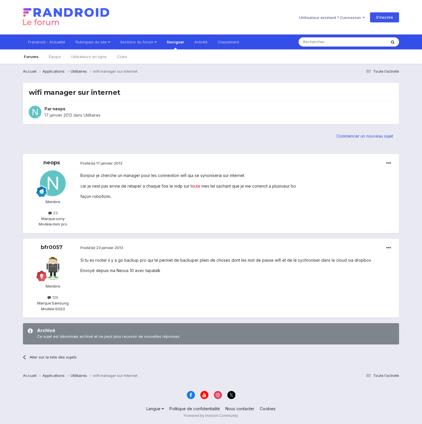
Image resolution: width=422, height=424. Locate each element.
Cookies (268, 408)
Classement (228, 42)
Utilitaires (92, 115)
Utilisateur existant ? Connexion (331, 17)
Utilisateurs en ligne (89, 56)
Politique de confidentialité (194, 408)
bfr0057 (52, 247)
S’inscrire (384, 17)
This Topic (370, 42)
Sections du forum (137, 42)
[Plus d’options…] (388, 163)
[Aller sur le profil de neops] (35, 112)
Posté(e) (101, 163)
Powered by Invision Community (211, 415)
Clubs (122, 56)
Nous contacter (239, 408)
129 (54, 297)
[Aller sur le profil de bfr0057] (53, 268)
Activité (201, 42)
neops (59, 108)
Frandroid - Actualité (46, 42)
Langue (154, 408)
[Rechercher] (392, 42)
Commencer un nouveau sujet (364, 136)
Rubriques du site (92, 42)
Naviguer (175, 42)
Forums (31, 56)
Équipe (55, 56)
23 (55, 213)
